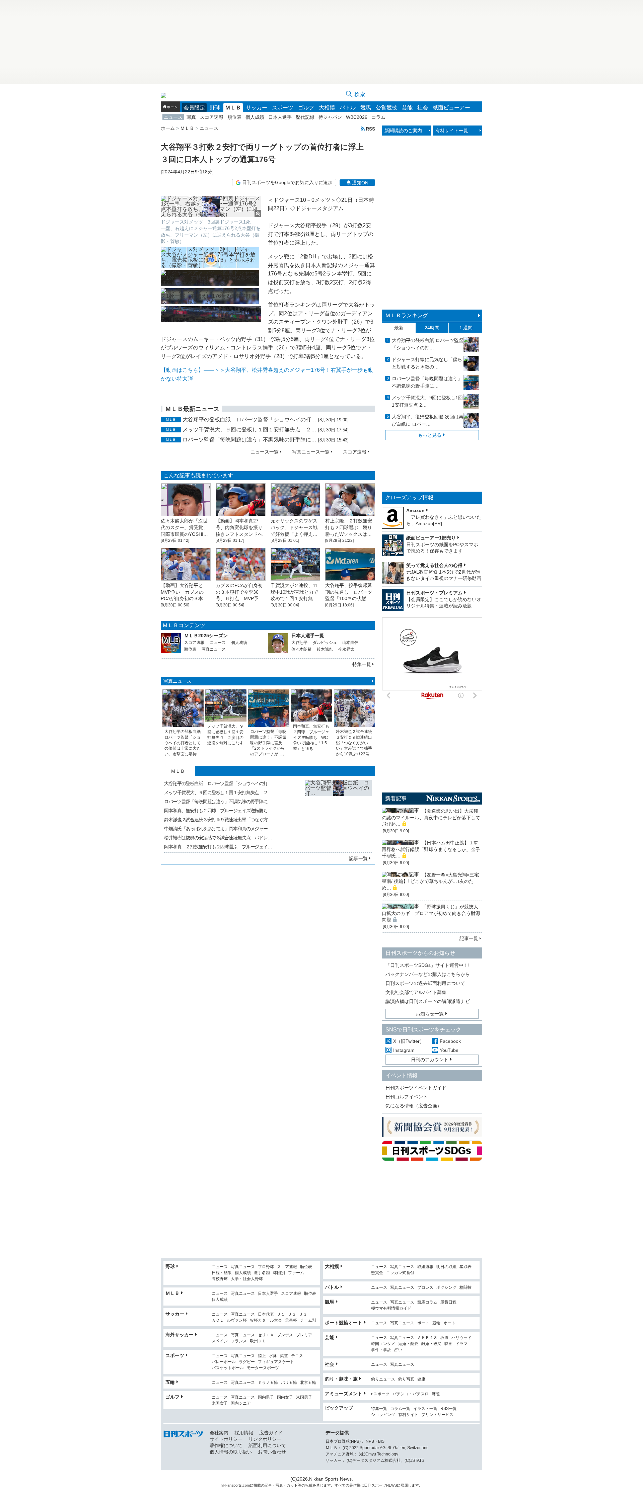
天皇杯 (291, 1320)
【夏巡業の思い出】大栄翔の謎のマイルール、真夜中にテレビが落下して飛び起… (431, 817)
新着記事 (396, 798)
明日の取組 (446, 1267)
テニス (297, 1356)
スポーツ (282, 107)
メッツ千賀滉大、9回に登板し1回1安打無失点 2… (427, 401)
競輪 (436, 1323)
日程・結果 (222, 1273)
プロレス (425, 1287)
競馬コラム (427, 1302)
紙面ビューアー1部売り (431, 537)
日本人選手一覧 (307, 635)
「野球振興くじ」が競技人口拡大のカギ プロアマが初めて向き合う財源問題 (431, 913)
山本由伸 (350, 643)
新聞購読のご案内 (403, 130)
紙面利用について (267, 1445)
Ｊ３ (303, 1314)
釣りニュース (383, 1379)
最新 (399, 327)
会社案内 (219, 1432)
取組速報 (425, 1267)
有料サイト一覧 (451, 130)
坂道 (444, 1338)
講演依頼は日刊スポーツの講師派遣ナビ (427, 1001)
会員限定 (194, 107)
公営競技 (386, 107)
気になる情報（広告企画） (413, 1105)
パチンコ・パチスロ (410, 1394)
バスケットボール (228, 1368)
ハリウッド (461, 1338)
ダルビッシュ (325, 643)
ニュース (173, 117)
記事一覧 (358, 858)
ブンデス (285, 1335)
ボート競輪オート (343, 1322)
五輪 (170, 1382)
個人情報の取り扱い (231, 1451)
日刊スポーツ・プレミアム (434, 592)
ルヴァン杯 (237, 1320)
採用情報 (243, 1432)
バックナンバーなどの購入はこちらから (427, 974)
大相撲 (327, 107)
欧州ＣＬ (258, 1341)
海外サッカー (179, 1334)
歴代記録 (305, 117)
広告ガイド (271, 1432)
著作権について (226, 1445)
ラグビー (247, 1362)
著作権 (354, 1485)
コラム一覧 (400, 1409)
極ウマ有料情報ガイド (391, 1308)
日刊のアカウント (429, 1059)
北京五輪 (308, 1383)
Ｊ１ (281, 1314)
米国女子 (220, 1403)
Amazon (415, 510)
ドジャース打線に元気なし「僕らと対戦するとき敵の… (427, 363)
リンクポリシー (264, 1439)
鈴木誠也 (325, 649)
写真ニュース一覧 (311, 451)
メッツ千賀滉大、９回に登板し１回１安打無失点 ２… (249, 429)
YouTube (449, 1050)
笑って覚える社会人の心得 (434, 565)
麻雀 (436, 1394)
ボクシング (446, 1287)
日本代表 (266, 1314)
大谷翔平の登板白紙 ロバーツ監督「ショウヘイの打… (249, 419)
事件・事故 (381, 1350)
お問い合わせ (272, 1451)
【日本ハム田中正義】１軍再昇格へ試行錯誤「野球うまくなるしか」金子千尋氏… (431, 849)
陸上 (262, 1356)
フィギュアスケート (276, 1362)
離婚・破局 (431, 1344)
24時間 (432, 327)
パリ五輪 (289, 1383)
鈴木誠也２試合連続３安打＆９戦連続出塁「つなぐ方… (218, 819)
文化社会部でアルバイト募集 (415, 992)
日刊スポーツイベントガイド (415, 1087)
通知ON (360, 182)
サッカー (256, 107)
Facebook (450, 1041)
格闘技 (465, 1287)
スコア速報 (211, 117)
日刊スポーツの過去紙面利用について (425, 983)
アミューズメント (343, 1393)
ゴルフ (306, 107)
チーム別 (308, 1320)
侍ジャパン (330, 117)
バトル (348, 107)
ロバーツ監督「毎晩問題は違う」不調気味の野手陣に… (249, 439)
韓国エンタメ (383, 1344)
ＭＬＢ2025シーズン (206, 635)
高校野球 (220, 1279)
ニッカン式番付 (400, 1273)
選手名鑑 (262, 1273)
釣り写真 (406, 1379)
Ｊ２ (292, 1314)
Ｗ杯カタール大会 (266, 1320)
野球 (215, 107)
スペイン (220, 1341)
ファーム (296, 1273)
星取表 (465, 1267)
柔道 (284, 1356)
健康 (421, 1379)
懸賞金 (377, 1273)
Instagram (404, 1050)
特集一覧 (361, 664)
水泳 (273, 1356)
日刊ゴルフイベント (406, 1096)
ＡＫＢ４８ (427, 1338)
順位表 (234, 117)
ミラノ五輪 (268, 1383)
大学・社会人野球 (247, 1279)
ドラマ (461, 1344)
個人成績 (254, 117)
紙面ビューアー (451, 107)
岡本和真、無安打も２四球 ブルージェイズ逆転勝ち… (218, 810)
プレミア (304, 1335)
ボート (423, 1323)
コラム (378, 117)
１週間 (465, 327)
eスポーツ (380, 1394)
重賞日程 (448, 1302)
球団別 (279, 1273)
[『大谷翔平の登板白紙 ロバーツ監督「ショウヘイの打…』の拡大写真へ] (338, 813)
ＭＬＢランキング (406, 315)
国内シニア (241, 1403)
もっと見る (429, 435)
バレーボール (224, 1362)
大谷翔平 (299, 643)
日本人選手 (280, 117)
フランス (239, 1341)
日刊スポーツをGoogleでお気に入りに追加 (287, 182)
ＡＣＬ (218, 1320)
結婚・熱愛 (408, 1344)
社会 (422, 107)
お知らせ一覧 (430, 1013)
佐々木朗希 (301, 649)
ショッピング (383, 1415)
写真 (191, 117)
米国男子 (304, 1397)
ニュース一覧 (265, 451)
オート (449, 1323)
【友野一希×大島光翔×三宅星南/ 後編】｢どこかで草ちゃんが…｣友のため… (430, 881)
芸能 (407, 107)
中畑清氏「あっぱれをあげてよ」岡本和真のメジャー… (218, 828)
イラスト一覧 (425, 1409)
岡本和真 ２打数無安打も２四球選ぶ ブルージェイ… (218, 846)
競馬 (365, 107)
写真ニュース (214, 649)
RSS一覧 (448, 1409)
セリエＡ (266, 1335)
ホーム (172, 107)
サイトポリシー (226, 1439)
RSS (370, 128)
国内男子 (266, 1397)
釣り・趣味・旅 (341, 1379)
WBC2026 (356, 117)
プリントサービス (437, 1415)
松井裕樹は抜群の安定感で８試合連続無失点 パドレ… (218, 837)
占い (398, 1350)
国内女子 (285, 1397)
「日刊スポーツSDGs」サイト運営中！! (427, 965)
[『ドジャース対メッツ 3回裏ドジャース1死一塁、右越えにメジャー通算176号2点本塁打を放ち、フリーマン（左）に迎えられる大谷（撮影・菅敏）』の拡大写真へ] (211, 206)
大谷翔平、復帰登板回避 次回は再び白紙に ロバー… (427, 420)
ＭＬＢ (233, 107)
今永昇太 (346, 649)
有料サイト (408, 1415)
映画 (448, 1344)
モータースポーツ (263, 1368)
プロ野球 (266, 1267)
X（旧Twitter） (408, 1041)
